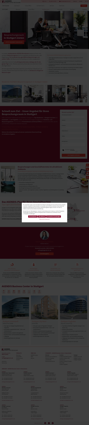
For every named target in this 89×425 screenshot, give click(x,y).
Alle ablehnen (42, 216)
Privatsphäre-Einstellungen (53, 216)
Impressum (47, 219)
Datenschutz (41, 219)
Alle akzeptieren (33, 216)
